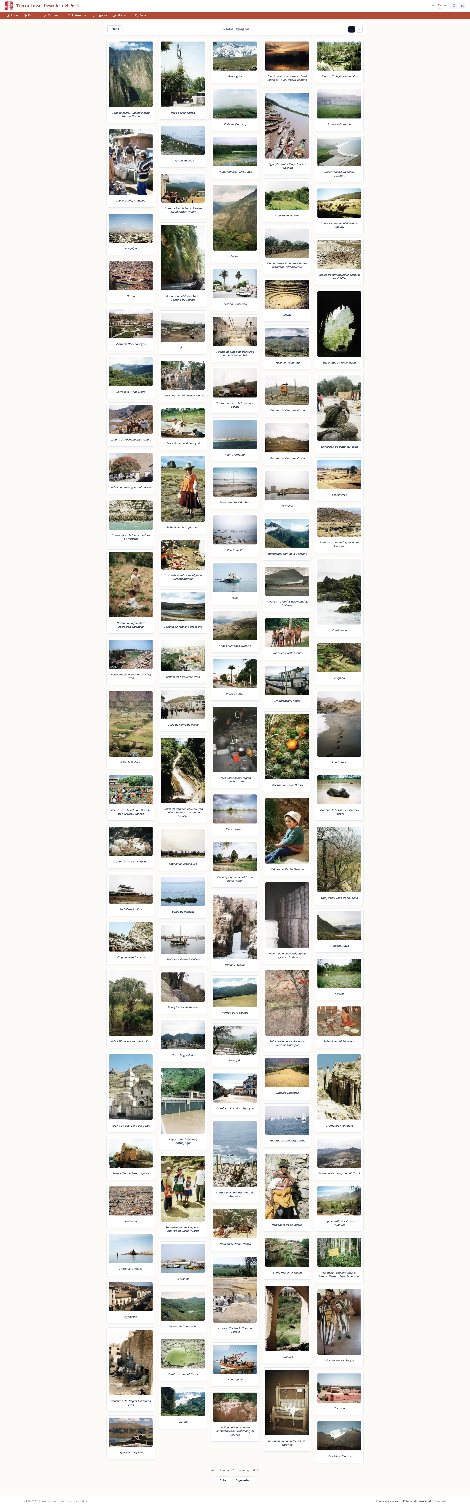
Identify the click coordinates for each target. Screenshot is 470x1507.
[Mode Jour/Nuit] (462, 6)
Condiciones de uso (388, 1501)
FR (445, 5)
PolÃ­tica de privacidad (417, 1501)
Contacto (440, 1501)
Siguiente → (244, 1480)
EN (433, 5)
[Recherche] (453, 6)
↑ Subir (115, 29)
